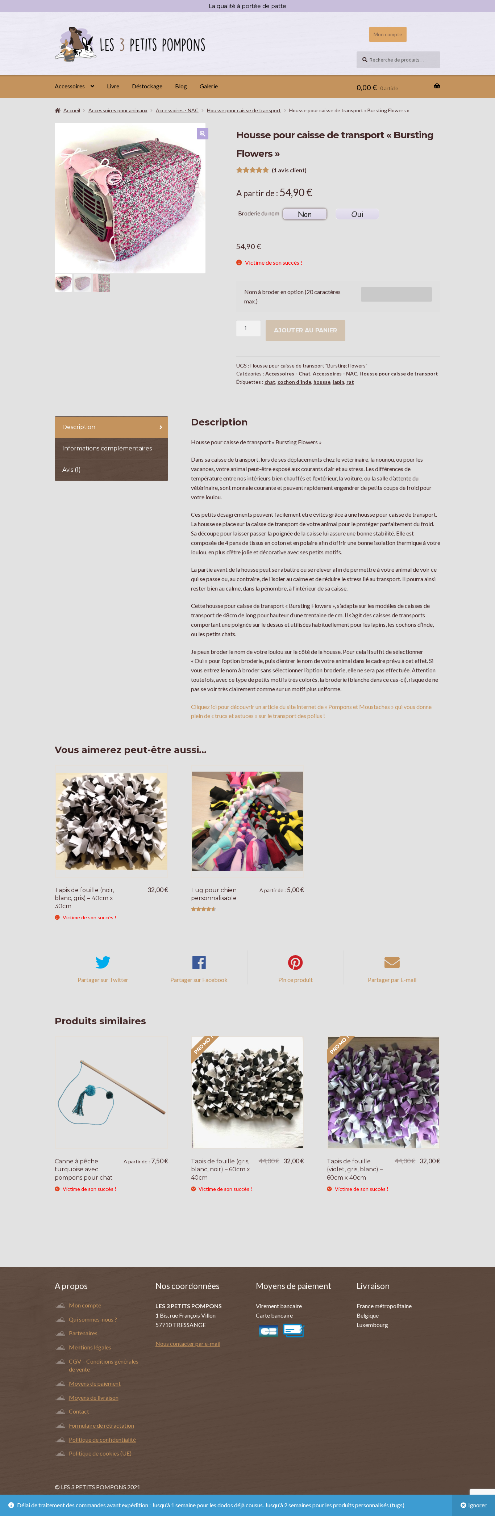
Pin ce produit (295, 979)
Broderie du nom (258, 213)
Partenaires (83, 1333)
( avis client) (289, 170)
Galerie (209, 86)
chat (270, 382)
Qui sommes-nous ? (93, 1319)
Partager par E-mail (392, 979)
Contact (79, 1411)
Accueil (71, 110)
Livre (113, 86)
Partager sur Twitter (103, 979)
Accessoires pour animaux (117, 110)
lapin (338, 382)
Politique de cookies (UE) (100, 1453)
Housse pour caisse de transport (244, 110)
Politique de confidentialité (102, 1439)
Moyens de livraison (93, 1397)
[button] (202, 133)
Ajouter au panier (305, 330)
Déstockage (147, 86)
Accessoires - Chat (288, 373)
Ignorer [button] (477, 1505)
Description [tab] (78, 427)
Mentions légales (90, 1347)
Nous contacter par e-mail (187, 1343)
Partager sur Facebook (199, 979)
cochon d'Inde (294, 382)
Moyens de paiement (95, 1383)
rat (350, 382)
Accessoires (70, 86)
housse (321, 382)
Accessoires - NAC (177, 110)
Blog (181, 86)
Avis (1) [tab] (71, 469)
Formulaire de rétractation (101, 1425)
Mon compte (388, 34)
